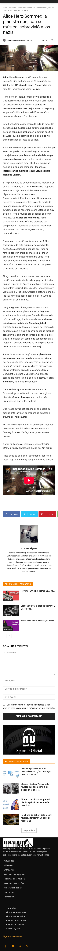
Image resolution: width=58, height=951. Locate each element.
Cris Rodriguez (15, 40)
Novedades (8, 600)
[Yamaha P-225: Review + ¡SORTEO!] (11, 625)
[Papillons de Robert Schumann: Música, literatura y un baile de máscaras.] (11, 819)
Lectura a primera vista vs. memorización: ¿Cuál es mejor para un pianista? (36, 771)
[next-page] (9, 636)
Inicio (5, 7)
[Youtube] (13, 946)
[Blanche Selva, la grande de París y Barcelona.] (11, 610)
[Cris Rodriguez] (5, 40)
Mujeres (12, 7)
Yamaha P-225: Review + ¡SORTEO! (37, 620)
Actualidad (8, 630)
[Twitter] (27, 946)
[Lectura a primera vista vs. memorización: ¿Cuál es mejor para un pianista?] (11, 773)
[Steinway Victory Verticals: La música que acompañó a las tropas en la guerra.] (11, 788)
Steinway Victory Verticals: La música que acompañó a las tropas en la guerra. (35, 787)
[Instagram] (20, 946)
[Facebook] (6, 946)
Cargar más (28, 830)
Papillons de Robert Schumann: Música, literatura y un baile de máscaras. (36, 818)
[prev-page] (5, 636)
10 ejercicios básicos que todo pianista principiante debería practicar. (36, 802)
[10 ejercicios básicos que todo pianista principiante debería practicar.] (11, 804)
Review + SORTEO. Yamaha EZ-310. (38, 591)
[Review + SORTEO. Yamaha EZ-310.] (11, 595)
